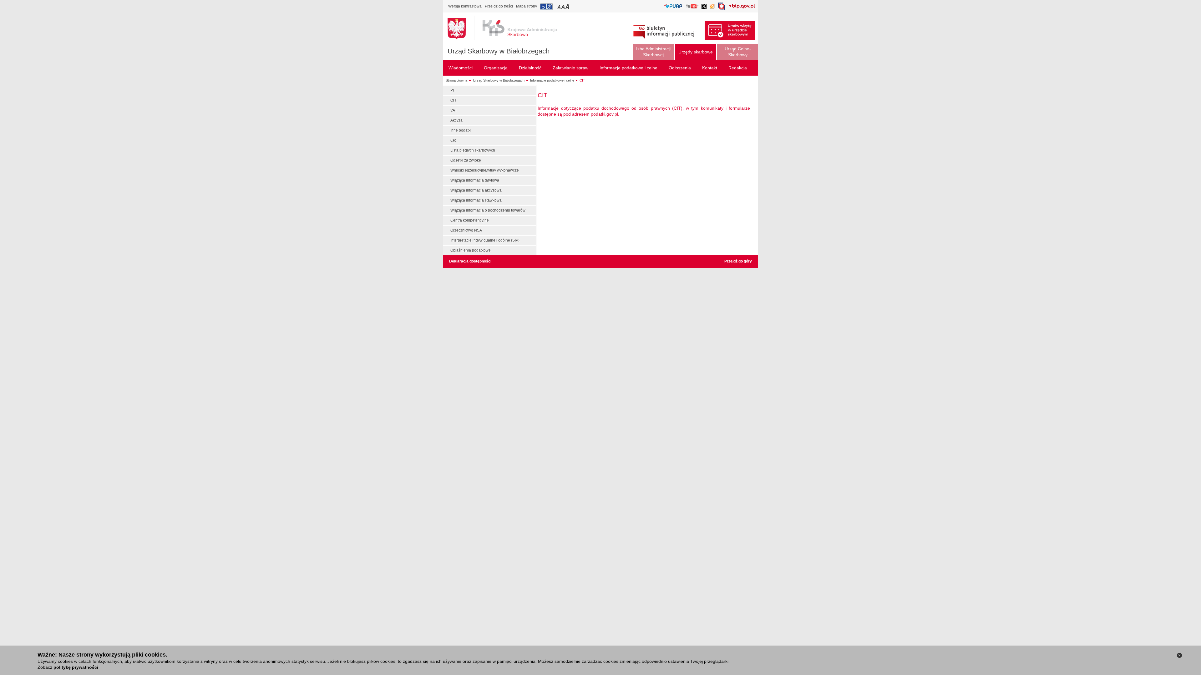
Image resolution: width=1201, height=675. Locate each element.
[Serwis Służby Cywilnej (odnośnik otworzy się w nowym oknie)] (721, 8)
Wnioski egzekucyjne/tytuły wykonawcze (484, 170)
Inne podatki (460, 130)
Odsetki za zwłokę (465, 160)
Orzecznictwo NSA (466, 230)
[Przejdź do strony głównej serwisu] (507, 28)
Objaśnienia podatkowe (470, 250)
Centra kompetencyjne (469, 220)
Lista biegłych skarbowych (472, 150)
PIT (453, 90)
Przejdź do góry (738, 261)
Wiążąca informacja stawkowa (476, 200)
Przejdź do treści (499, 6)
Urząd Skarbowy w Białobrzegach (499, 51)
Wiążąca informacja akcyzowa (476, 190)
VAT (453, 110)
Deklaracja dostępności (470, 261)
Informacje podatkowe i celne (552, 80)
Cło (453, 140)
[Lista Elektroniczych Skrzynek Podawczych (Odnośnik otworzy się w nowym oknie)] (672, 6)
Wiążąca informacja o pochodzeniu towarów (487, 210)
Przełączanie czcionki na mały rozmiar (559, 6)
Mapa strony (526, 6)
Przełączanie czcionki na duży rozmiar (567, 6)
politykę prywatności (75, 667)
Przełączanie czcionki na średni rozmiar (563, 6)
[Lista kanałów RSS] (712, 7)
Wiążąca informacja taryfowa (474, 180)
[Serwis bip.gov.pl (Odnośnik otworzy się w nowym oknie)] (741, 7)
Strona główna (456, 80)
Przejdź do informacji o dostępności (546, 6)
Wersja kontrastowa (465, 6)
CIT (582, 80)
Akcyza (456, 120)
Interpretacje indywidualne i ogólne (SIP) (484, 240)
